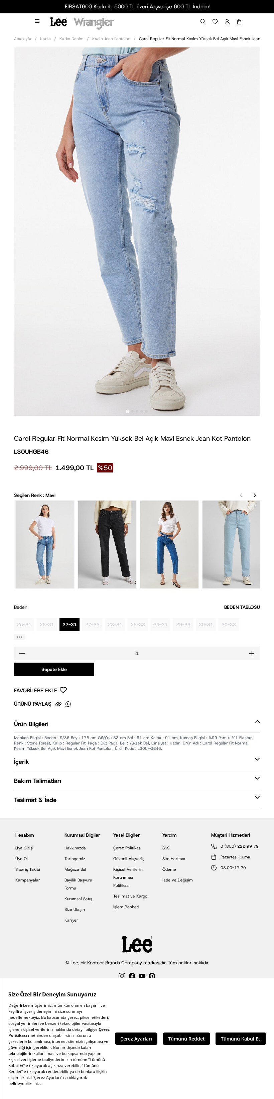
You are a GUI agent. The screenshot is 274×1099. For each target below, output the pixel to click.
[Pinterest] (152, 977)
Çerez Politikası (127, 848)
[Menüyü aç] (37, 21)
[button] (137, 725)
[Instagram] (122, 977)
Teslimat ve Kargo (130, 896)
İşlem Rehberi (126, 907)
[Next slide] (254, 495)
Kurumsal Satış (78, 899)
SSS (165, 848)
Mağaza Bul (75, 869)
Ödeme (169, 869)
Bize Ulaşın (74, 909)
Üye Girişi (24, 848)
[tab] (127, 411)
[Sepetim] (239, 21)
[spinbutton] (137, 653)
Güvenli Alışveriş (128, 858)
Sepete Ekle (54, 669)
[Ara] (203, 21)
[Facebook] (132, 977)
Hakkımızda (75, 848)
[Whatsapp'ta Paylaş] (68, 704)
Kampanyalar (27, 880)
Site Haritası (173, 858)
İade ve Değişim (177, 880)
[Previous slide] (241, 495)
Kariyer (71, 920)
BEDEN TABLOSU (242, 607)
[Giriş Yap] (227, 21)
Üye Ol (21, 858)
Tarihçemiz (74, 858)
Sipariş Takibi (27, 869)
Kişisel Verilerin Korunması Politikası (128, 877)
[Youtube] (142, 977)
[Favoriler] (215, 21)
